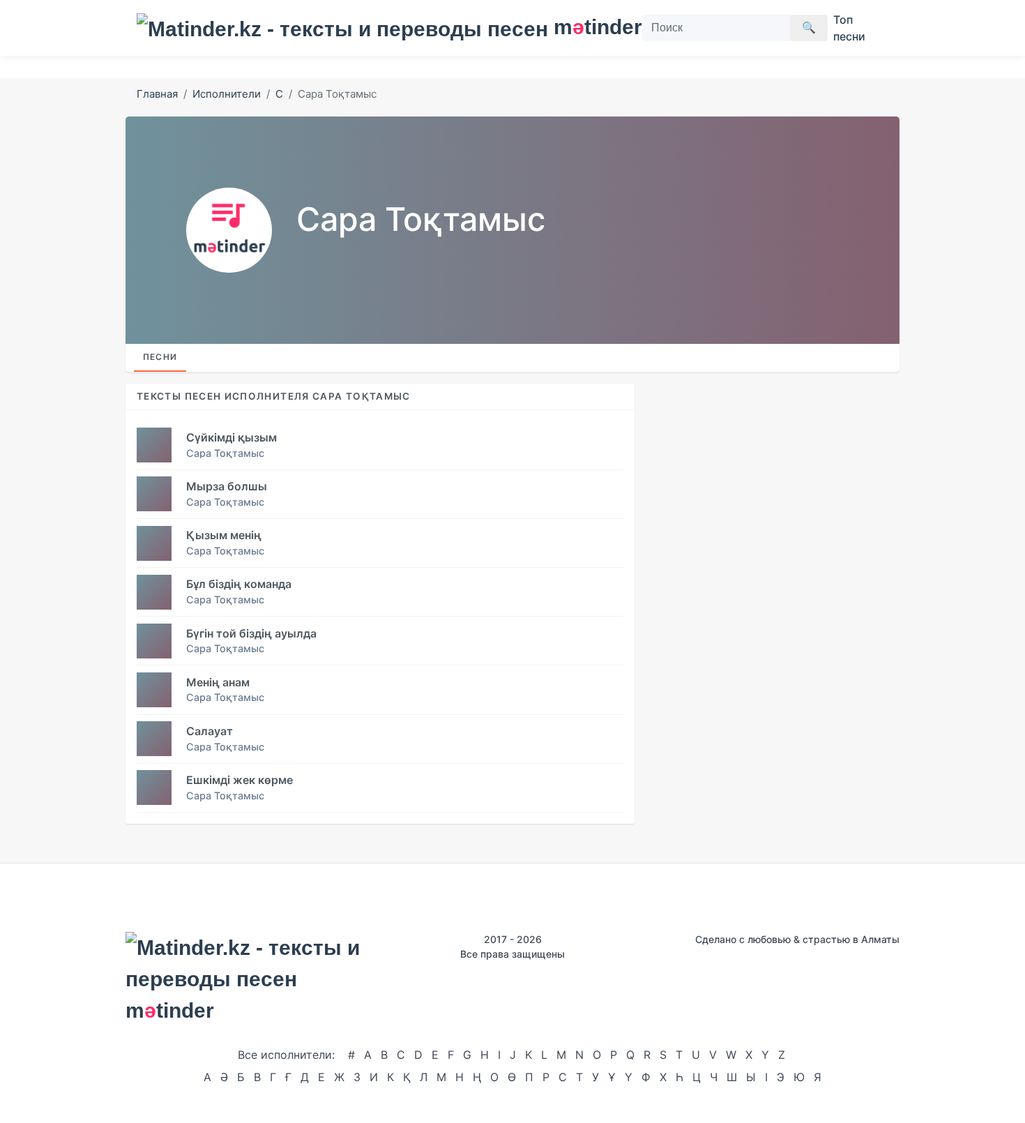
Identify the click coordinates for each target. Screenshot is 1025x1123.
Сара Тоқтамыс (225, 453)
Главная (157, 93)
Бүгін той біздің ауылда (251, 633)
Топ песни (849, 28)
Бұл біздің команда (238, 584)
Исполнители (226, 93)
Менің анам (218, 682)
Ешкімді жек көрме (239, 780)
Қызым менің (223, 535)
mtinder (589, 26)
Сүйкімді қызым (231, 437)
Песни (160, 357)
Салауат (209, 731)
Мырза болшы (226, 486)
